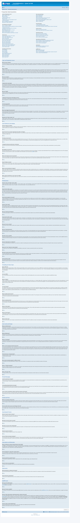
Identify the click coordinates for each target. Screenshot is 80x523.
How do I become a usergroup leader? (41, 18)
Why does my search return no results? (41, 34)
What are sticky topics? (5, 55)
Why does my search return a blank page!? (42, 35)
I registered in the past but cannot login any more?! (9, 19)
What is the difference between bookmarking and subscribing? (45, 40)
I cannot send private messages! (40, 24)
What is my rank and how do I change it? (8, 31)
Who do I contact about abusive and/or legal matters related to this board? (46, 51)
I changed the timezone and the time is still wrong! (9, 28)
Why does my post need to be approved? (8, 45)
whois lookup (4, 496)
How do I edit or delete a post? (6, 36)
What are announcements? (6, 54)
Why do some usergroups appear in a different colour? (43, 19)
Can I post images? (5, 52)
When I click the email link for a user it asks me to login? (10, 32)
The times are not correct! (6, 27)
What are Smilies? (4, 51)
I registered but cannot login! (6, 17)
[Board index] (7, 4)
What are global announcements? (7, 53)
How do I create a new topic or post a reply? (8, 35)
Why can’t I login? (4, 18)
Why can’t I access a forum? (6, 41)
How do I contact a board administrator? (41, 52)
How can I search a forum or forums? (41, 33)
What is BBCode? (4, 49)
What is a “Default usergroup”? (40, 20)
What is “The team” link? (39, 21)
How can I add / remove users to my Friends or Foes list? (44, 30)
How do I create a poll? (5, 38)
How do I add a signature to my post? (7, 37)
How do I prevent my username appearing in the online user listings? (12, 26)
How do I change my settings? (6, 25)
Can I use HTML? (4, 50)
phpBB (33, 151)
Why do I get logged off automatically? (7, 21)
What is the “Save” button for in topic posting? (8, 44)
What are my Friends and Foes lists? (41, 29)
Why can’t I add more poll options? (7, 39)
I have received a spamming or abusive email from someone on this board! (46, 26)
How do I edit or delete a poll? (6, 40)
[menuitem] (3, 7)
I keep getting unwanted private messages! (42, 25)
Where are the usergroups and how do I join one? (43, 17)
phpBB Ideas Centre (45, 490)
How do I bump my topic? (5, 46)
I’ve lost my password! (5, 20)
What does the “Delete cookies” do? (7, 22)
